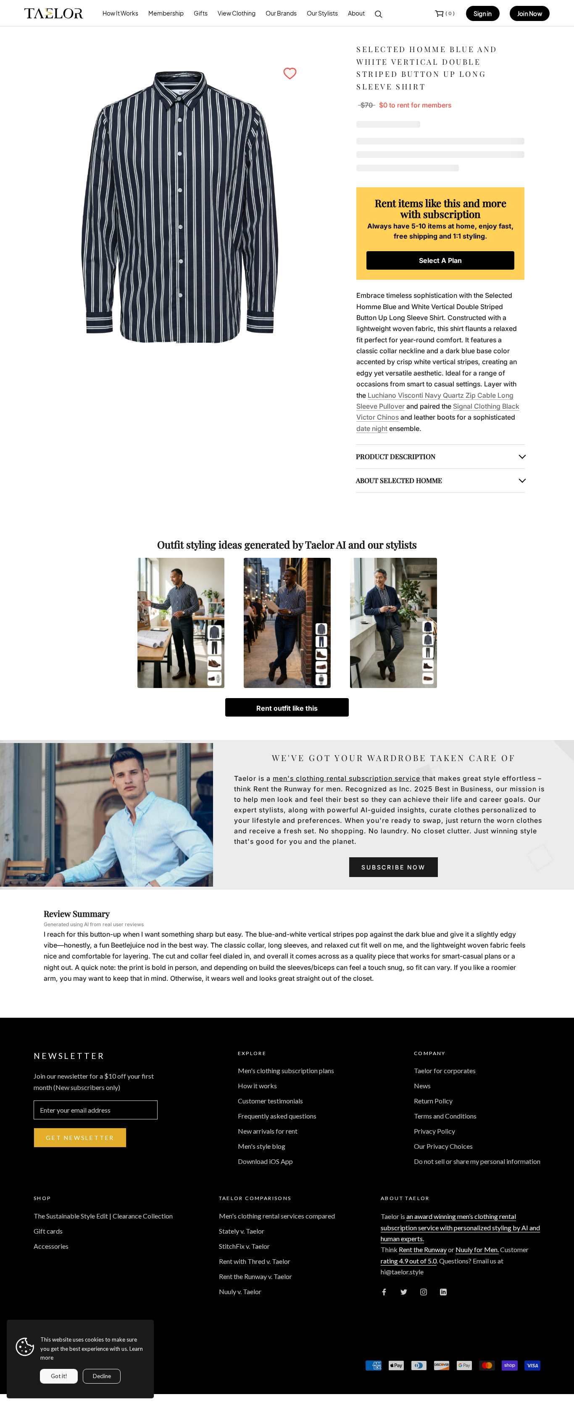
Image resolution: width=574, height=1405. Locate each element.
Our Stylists (322, 13)
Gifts (201, 13)
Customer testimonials (270, 1101)
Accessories (51, 1246)
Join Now (529, 13)
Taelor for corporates (445, 1070)
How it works (257, 1086)
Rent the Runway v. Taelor (255, 1276)
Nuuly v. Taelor (240, 1291)
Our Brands (281, 13)
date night (371, 428)
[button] (290, 73)
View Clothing (236, 13)
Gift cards (48, 1231)
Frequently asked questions (277, 1116)
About (356, 13)
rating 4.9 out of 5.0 (409, 1261)
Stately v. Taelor (241, 1231)
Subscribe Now (393, 867)
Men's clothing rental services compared (277, 1216)
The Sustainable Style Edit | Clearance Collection (103, 1216)
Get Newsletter (80, 1137)
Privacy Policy (434, 1131)
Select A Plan (440, 260)
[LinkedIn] (443, 1291)
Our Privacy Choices (443, 1146)
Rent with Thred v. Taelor (254, 1261)
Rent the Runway (423, 1249)
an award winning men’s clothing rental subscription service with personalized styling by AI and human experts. (460, 1227)
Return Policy (433, 1101)
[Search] (378, 13)
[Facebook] (384, 1291)
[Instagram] (423, 1291)
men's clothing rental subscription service (346, 778)
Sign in (483, 13)
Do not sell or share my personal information (477, 1161)
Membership (166, 13)
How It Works (120, 13)
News (422, 1086)
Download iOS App (265, 1161)
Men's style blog (261, 1146)
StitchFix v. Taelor (244, 1246)
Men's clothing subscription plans (286, 1070)
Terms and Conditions (445, 1116)
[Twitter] (403, 1291)
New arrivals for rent (268, 1131)
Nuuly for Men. (477, 1249)
